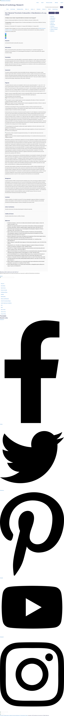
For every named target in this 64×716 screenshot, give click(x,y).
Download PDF (51, 12)
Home (37, 2)
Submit (62, 2)
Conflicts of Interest (53, 29)
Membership (3, 296)
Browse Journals (49, 2)
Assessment (52, 21)
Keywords (52, 16)
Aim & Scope (12, 9)
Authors (32, 9)
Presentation (52, 19)
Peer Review (3, 285)
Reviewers (38, 9)
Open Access (3, 287)
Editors (26, 9)
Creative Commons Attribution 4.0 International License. (18, 715)
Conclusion (52, 26)
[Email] (26, 37)
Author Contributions (54, 27)
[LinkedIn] (26, 34)
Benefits (2, 294)
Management (52, 24)
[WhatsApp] (26, 35)
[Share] (26, 38)
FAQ (1, 305)
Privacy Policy (3, 313)
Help (2, 307)
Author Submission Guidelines (6, 303)
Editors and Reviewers (5, 298)
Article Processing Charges (6, 300)
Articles (43, 9)
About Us (2, 283)
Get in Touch (3, 309)
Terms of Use (3, 311)
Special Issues (55, 9)
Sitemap (56, 2)
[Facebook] (26, 33)
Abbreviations (52, 18)
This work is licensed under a (4, 715)
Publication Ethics (20, 9)
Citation (57, 12)
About (42, 2)
